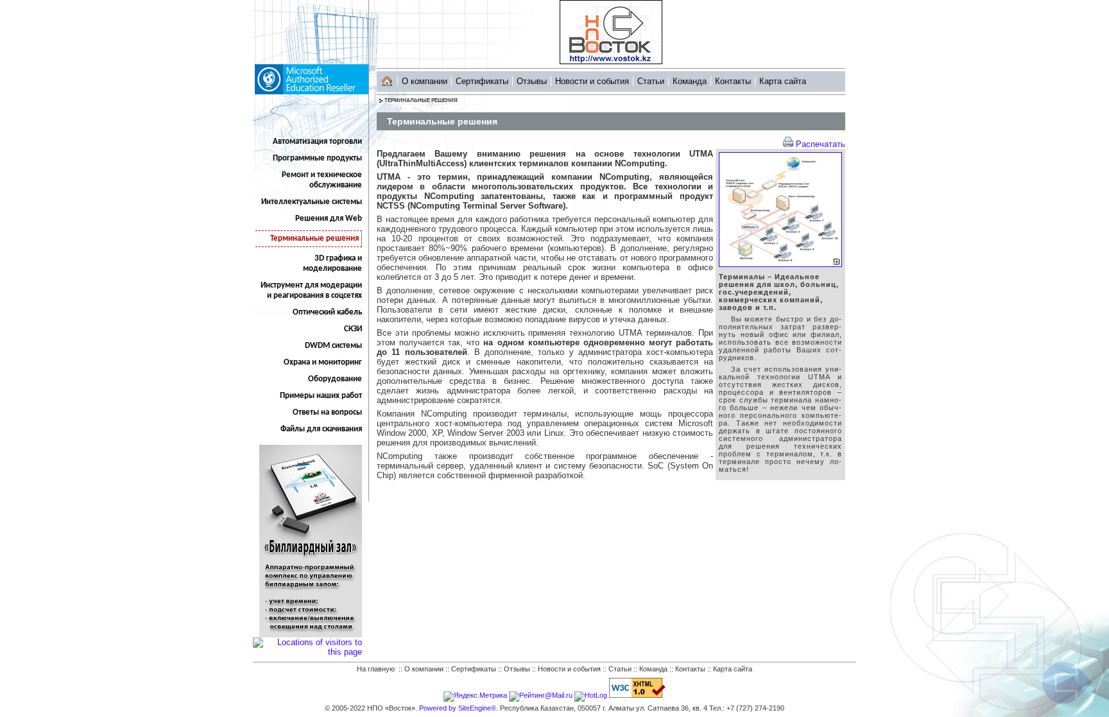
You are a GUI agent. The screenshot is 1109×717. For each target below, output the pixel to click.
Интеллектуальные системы (311, 202)
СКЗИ (353, 329)
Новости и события (592, 81)
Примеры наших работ (321, 396)
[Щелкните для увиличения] (780, 264)
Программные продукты (317, 158)
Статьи (650, 81)
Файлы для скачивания (321, 429)
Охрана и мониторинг (323, 362)
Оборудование (335, 379)
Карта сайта (782, 81)
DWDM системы (333, 345)
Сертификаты (482, 81)
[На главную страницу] (387, 78)
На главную (376, 669)
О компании (424, 81)
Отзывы (532, 81)
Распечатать (820, 144)
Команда (690, 81)
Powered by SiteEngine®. (458, 708)
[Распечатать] (788, 144)
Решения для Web (328, 218)
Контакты (733, 81)
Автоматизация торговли (317, 141)
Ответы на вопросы (327, 412)
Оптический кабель (327, 312)
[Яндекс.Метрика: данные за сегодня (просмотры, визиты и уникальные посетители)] (475, 696)
